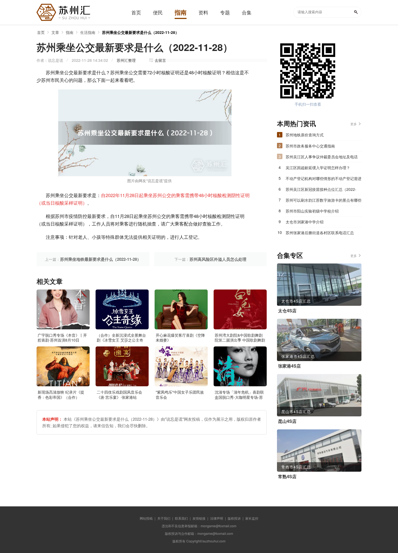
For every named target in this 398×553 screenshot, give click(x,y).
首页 (41, 32)
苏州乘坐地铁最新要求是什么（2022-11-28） (100, 259)
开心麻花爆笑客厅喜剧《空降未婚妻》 (180, 337)
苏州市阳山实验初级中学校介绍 (312, 211)
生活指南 (87, 32)
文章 (55, 32)
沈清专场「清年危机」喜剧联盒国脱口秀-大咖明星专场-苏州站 (239, 396)
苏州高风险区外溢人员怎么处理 (218, 259)
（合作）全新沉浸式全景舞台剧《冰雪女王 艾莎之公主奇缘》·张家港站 (121, 340)
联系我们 (181, 518)
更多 (353, 123)
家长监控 (251, 518)
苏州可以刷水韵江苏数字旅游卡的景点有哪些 (323, 200)
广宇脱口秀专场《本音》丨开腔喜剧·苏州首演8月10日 (62, 337)
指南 (69, 32)
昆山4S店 (287, 421)
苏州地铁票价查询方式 (305, 134)
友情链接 (199, 518)
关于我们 (163, 518)
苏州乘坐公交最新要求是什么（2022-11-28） (140, 32)
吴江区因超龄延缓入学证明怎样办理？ (318, 167)
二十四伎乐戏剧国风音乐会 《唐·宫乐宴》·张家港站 (119, 394)
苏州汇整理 (126, 60)
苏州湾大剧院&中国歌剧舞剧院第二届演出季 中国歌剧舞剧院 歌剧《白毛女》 (240, 340)
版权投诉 (234, 518)
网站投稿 (146, 518)
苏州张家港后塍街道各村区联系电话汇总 (320, 232)
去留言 (160, 60)
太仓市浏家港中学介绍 (305, 221)
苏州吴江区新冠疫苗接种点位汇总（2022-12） (321, 191)
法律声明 (216, 518)
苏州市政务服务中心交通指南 (310, 146)
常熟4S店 (287, 476)
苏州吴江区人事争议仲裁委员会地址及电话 (322, 156)
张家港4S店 (289, 366)
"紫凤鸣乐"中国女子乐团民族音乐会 (180, 394)
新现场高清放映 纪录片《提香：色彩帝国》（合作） (61, 394)
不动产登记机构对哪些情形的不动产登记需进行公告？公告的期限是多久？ (323, 180)
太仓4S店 (287, 310)
